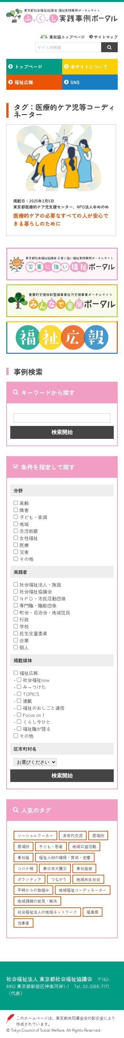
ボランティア (29, 879)
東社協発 (84, 868)
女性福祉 (29, 538)
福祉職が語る (37, 728)
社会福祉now (36, 680)
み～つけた (34, 687)
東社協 (23, 857)
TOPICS (31, 694)
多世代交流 (73, 835)
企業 (24, 640)
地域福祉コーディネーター (82, 890)
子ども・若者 (51, 846)
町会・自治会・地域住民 (45, 612)
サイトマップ (106, 37)
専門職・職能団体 (38, 605)
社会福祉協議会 (36, 591)
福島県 (93, 912)
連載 (27, 701)
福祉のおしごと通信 (43, 708)
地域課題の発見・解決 (37, 901)
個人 (24, 647)
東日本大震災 (55, 868)
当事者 (23, 923)
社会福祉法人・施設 (40, 584)
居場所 (98, 835)
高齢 (24, 503)
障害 (24, 510)
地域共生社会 (88, 879)
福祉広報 (29, 673)
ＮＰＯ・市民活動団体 (43, 598)
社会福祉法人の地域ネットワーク (47, 912)
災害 (24, 552)
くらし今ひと (37, 721)
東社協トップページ (67, 37)
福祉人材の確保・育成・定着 (65, 857)
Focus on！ (34, 715)
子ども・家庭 (33, 517)
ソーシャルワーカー (35, 835)
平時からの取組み (33, 890)
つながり (59, 879)
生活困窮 (29, 531)
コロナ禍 (25, 868)
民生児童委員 (33, 633)
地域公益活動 (84, 846)
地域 (24, 524)
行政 (24, 619)
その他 (26, 559)
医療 (24, 545)
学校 (24, 626)
